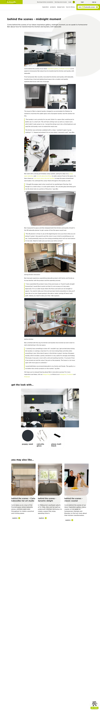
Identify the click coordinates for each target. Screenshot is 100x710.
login (82, 2)
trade (69, 2)
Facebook (70, 374)
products (53, 7)
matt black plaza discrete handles (44, 178)
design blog (46, 374)
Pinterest (27, 376)
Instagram (63, 374)
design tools (61, 7)
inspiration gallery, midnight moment (58, 68)
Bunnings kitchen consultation (45, 2)
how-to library (70, 7)
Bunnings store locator (61, 2)
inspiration (45, 7)
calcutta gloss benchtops (44, 176)
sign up (94, 2)
